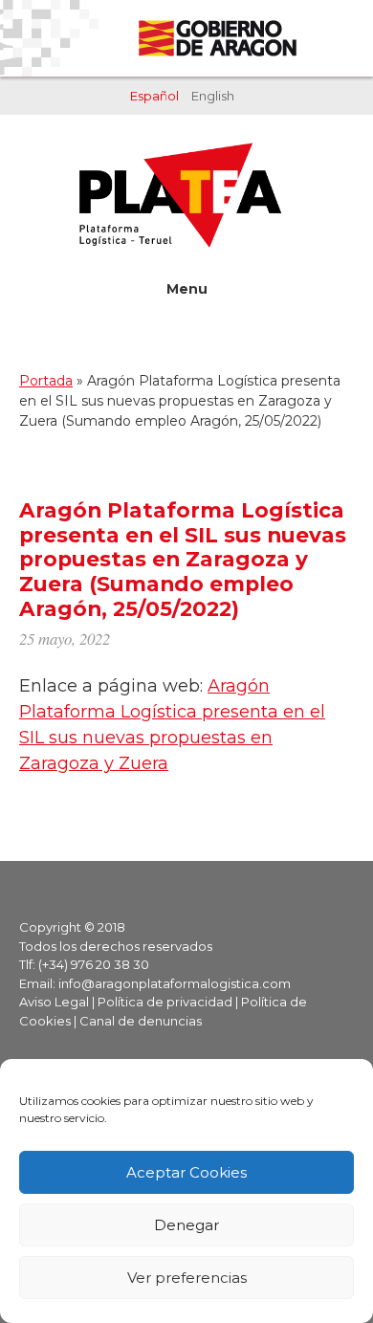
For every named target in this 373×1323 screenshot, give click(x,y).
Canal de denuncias (140, 1020)
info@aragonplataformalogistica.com (174, 983)
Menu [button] (187, 289)
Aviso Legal (54, 1001)
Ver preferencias (187, 1277)
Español (154, 95)
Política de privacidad (165, 1001)
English (212, 95)
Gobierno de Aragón (216, 38)
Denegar (186, 1225)
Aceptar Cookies (186, 1172)
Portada (46, 380)
